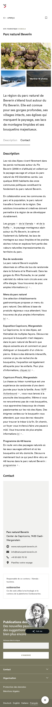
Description (10, 140)
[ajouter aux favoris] (46, 17)
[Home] (4, 7)
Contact (25, 140)
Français (34, 703)
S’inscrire (26, 655)
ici (26, 287)
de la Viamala (26, 223)
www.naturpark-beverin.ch (24, 546)
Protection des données (14, 687)
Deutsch (7, 703)
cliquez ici (25, 370)
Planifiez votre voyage (22, 562)
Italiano (24, 703)
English (16, 703)
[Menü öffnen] (45, 700)
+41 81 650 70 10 (19, 557)
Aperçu (11, 18)
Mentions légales (11, 691)
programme (9, 465)
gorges (11, 223)
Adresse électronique (11, 640)
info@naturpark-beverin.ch (24, 551)
